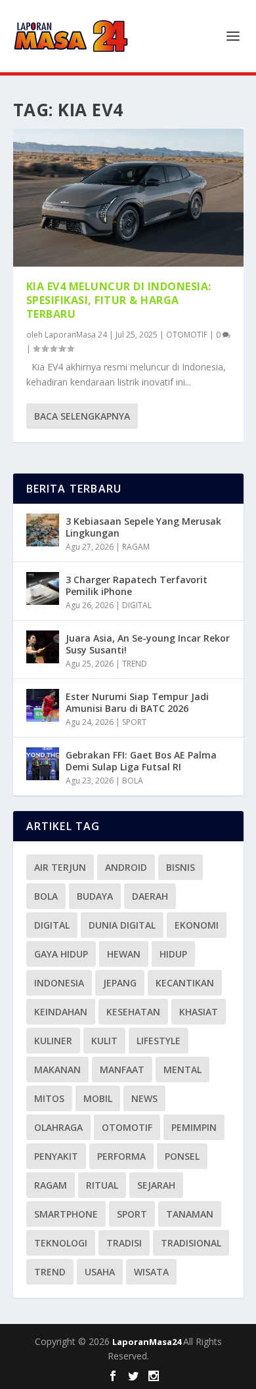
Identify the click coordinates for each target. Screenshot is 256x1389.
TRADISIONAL (191, 1243)
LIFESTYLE (159, 1040)
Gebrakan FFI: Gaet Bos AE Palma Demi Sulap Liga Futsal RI (141, 761)
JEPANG (120, 983)
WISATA (151, 1272)
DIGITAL (137, 605)
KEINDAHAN (60, 1011)
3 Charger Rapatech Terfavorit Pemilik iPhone (136, 585)
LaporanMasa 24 (76, 334)
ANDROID (126, 867)
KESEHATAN (133, 1011)
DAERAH (150, 896)
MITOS (49, 1098)
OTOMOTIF (186, 334)
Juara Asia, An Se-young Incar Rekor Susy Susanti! (148, 644)
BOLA (132, 780)
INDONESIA (59, 983)
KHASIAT (198, 1011)
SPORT (134, 722)
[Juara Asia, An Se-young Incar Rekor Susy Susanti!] (42, 646)
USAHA (100, 1272)
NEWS (144, 1098)
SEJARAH (156, 1185)
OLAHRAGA (58, 1127)
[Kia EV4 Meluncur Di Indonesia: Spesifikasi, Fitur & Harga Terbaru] (128, 198)
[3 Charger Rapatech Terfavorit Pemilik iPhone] (42, 588)
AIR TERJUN (60, 867)
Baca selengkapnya (82, 416)
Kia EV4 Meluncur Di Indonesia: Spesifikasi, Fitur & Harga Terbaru (118, 300)
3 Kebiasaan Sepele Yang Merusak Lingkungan (143, 527)
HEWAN (123, 954)
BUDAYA (95, 896)
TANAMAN (189, 1214)
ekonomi (197, 925)
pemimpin (194, 1127)
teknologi (60, 1243)
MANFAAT (122, 1069)
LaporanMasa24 (147, 1342)
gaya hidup (61, 954)
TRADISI (124, 1243)
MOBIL (97, 1098)
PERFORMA (121, 1156)
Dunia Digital (122, 925)
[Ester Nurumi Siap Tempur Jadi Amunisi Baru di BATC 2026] (42, 705)
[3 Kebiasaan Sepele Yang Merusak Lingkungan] (42, 530)
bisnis (180, 867)
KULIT (104, 1040)
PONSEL (182, 1156)
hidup (173, 954)
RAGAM (136, 546)
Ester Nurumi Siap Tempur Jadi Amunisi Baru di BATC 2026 (137, 702)
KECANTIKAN (185, 983)
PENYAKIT (56, 1156)
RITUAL (102, 1185)
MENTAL (182, 1069)
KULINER (53, 1040)
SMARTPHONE (66, 1214)
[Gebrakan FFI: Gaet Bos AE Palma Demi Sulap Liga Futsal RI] (42, 763)
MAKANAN (57, 1069)
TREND (134, 663)
